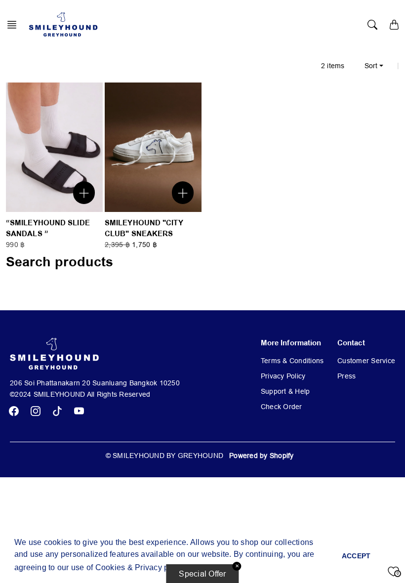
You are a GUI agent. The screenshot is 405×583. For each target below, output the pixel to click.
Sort (370, 66)
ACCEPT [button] (356, 556)
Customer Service (366, 361)
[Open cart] (394, 25)
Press (346, 376)
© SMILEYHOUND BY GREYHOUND (165, 455)
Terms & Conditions (292, 361)
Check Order (281, 407)
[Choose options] (84, 192)
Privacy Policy (283, 376)
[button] (15, 25)
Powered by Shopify (261, 455)
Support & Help (285, 391)
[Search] (372, 25)
